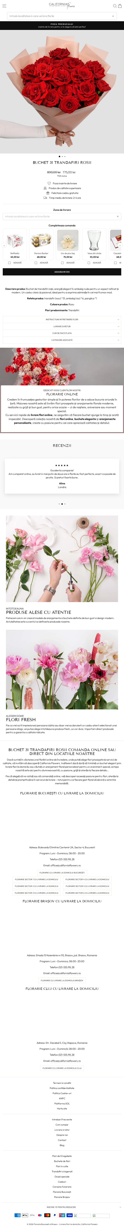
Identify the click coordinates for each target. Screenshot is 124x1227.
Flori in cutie (62, 1166)
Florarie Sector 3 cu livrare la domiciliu (36, 893)
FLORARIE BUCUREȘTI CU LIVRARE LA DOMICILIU (62, 793)
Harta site (62, 1108)
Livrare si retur (62, 1129)
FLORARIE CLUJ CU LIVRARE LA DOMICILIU (62, 989)
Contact (62, 1140)
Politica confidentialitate (62, 1088)
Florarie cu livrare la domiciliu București (62, 872)
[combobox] (62, 16)
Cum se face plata (62, 333)
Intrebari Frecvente (62, 1119)
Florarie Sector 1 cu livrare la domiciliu (36, 879)
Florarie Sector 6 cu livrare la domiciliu (87, 893)
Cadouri (62, 1181)
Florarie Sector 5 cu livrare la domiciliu (87, 886)
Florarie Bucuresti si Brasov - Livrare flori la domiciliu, (57, 1224)
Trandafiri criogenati (62, 1171)
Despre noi (62, 1135)
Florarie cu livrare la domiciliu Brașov (62, 980)
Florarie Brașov (62, 1197)
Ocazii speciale (62, 1176)
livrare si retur (62, 326)
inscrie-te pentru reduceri (61, 1207)
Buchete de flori (62, 1161)
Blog (62, 1145)
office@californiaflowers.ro (66, 865)
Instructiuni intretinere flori (62, 319)
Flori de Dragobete (62, 1156)
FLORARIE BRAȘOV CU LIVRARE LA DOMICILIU (62, 901)
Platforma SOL (62, 1103)
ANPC (62, 1098)
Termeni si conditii (62, 1083)
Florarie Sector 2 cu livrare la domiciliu (36, 886)
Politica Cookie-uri (62, 1093)
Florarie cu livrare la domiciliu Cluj (62, 1068)
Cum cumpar (62, 1124)
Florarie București (62, 1191)
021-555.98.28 (66, 859)
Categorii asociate (62, 340)
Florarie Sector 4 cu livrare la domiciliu (87, 879)
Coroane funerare (62, 1186)
